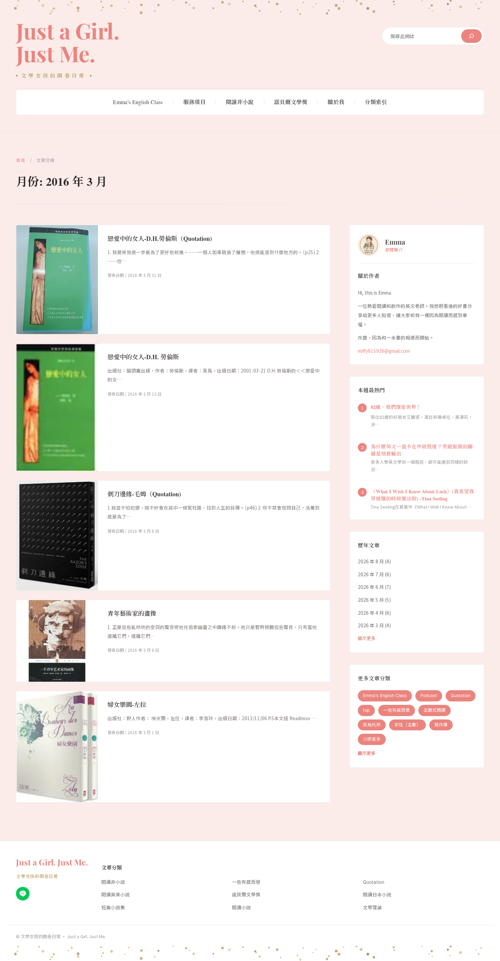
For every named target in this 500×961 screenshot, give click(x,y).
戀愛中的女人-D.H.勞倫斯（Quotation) (159, 238)
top (366, 709)
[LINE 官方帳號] (23, 893)
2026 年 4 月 (371, 612)
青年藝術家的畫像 (131, 613)
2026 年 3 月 (371, 625)
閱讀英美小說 (115, 894)
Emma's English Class (385, 695)
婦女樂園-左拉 (126, 704)
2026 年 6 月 (371, 586)
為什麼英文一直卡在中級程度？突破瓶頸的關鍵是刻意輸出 (422, 450)
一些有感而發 (396, 709)
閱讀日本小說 (377, 894)
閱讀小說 (241, 907)
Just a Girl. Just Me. (67, 42)
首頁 (20, 160)
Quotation (460, 695)
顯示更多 (367, 638)
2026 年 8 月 (371, 561)
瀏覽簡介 (394, 249)
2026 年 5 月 (371, 599)
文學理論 (372, 907)
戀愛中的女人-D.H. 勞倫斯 (143, 356)
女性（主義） (407, 724)
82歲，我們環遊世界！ (396, 406)
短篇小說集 (113, 907)
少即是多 (372, 739)
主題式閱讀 (434, 709)
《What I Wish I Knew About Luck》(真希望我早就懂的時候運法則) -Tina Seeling (422, 494)
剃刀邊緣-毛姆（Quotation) (144, 494)
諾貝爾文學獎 (246, 894)
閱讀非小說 (113, 882)
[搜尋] (471, 36)
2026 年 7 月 (371, 573)
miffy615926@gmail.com (384, 350)
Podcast (428, 695)
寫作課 (441, 724)
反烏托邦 (372, 724)
